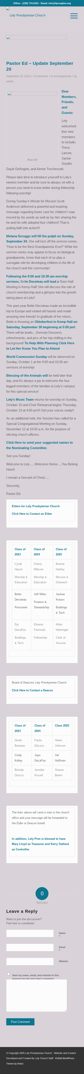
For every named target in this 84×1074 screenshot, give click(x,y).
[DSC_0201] (36, 46)
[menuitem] (62, 15)
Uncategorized (62, 76)
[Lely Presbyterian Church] (34, 15)
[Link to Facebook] (61, 1068)
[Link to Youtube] (74, 1068)
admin (10, 81)
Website (63, 961)
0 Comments (40, 76)
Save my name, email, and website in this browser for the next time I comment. (35, 977)
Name (62, 935)
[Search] (62, 15)
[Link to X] (68, 1068)
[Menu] (72, 15)
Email (62, 949)
